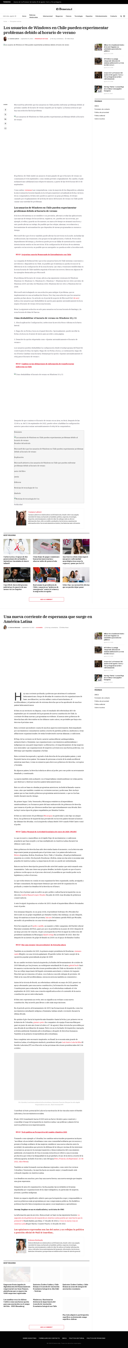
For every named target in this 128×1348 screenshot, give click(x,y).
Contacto (113, 16)
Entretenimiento (101, 16)
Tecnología (78, 16)
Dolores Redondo (15, 627)
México (17, 855)
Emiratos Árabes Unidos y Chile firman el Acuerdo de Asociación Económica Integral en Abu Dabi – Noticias (46, 1288)
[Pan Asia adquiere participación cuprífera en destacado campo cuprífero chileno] (76, 1304)
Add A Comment (46, 599)
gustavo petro (38, 1022)
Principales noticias (41, 38)
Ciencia (68, 16)
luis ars (48, 917)
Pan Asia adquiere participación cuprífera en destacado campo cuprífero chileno (76, 1317)
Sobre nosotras (100, 119)
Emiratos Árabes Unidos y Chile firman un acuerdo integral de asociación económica (75, 1287)
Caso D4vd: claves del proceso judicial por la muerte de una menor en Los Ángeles (15, 587)
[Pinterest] (5, 124)
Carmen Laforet (14, 38)
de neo (76, 298)
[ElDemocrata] (64, 9)
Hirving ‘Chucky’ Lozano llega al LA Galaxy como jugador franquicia (114, 89)
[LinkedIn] (5, 119)
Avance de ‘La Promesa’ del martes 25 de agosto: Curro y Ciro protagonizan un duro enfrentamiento (39, 2)
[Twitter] (5, 114)
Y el (48, 1218)
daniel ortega (48, 935)
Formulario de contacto (102, 109)
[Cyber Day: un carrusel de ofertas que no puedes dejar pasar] (76, 574)
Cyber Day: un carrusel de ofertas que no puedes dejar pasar (76, 586)
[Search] (121, 16)
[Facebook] (5, 110)
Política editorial (100, 115)
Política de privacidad (102, 112)
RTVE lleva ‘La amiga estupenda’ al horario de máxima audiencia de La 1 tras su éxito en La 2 (114, 62)
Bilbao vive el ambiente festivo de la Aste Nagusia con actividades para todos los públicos (114, 48)
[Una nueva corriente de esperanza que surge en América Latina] (47, 660)
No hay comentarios (58, 38)
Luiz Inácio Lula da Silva (71, 1042)
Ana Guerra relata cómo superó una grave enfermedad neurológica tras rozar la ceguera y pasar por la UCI (75, 560)
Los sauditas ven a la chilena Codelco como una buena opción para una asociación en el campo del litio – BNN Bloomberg (17, 1303)
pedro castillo (38, 926)
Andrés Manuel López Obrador (33, 895)
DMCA (97, 106)
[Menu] (124, 16)
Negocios (59, 16)
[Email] (5, 128)
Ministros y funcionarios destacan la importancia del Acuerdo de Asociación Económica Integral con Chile (45, 1303)
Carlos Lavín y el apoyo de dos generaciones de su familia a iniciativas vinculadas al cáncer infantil (16, 560)
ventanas (28, 190)
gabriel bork (73, 965)
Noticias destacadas (33, 16)
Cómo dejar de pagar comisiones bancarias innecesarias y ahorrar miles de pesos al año (46, 559)
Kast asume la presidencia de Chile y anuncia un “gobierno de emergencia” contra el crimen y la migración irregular (46, 588)
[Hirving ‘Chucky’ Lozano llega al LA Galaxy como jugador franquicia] (98, 89)
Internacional (47, 16)
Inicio (24, 16)
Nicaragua (48, 816)
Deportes (89, 16)
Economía (39, 627)
